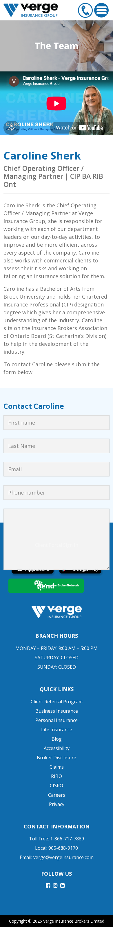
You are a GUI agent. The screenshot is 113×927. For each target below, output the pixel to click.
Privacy (56, 804)
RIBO (56, 776)
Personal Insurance (56, 720)
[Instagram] (55, 885)
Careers (56, 795)
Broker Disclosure (56, 757)
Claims (57, 767)
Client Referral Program (57, 701)
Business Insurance (56, 711)
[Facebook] (48, 885)
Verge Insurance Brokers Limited (73, 921)
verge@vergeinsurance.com (63, 857)
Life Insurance (56, 729)
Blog (57, 739)
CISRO (56, 785)
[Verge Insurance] (30, 10)
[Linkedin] (62, 885)
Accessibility (57, 748)
